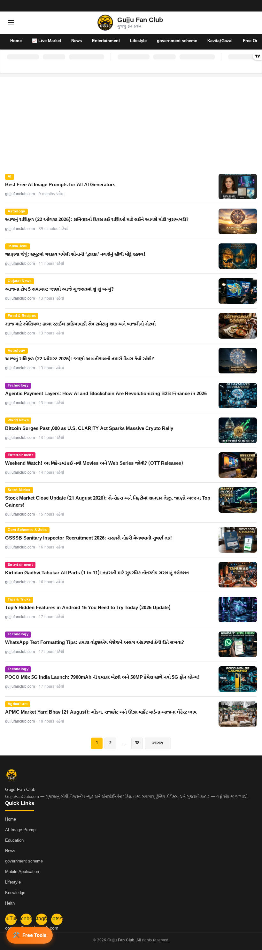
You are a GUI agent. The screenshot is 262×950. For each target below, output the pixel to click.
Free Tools (29, 934)
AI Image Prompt (21, 830)
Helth (10, 903)
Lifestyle (138, 41)
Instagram (41, 919)
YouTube (11, 919)
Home (16, 41)
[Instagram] (245, 6)
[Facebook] (237, 6)
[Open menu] (11, 22)
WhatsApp (57, 919)
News (76, 41)
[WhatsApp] (253, 6)
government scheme (177, 41)
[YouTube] (229, 6)
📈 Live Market (46, 41)
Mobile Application (22, 872)
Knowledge (15, 893)
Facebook (26, 919)
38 (137, 742)
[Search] (251, 22)
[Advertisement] (131, 121)
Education (14, 840)
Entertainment (106, 41)
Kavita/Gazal (220, 41)
